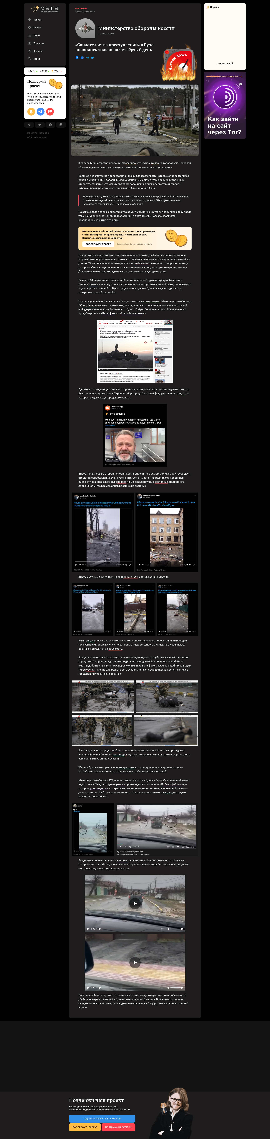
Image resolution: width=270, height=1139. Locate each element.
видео (155, 163)
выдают (122, 860)
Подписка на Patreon (118, 1127)
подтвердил (119, 754)
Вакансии (44, 133)
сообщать (134, 657)
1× (162, 929)
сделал (90, 669)
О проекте (32, 133)
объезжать (115, 648)
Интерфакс (109, 313)
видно (168, 792)
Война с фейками (172, 784)
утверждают (126, 767)
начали (123, 657)
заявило (130, 163)
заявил (93, 284)
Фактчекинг (81, 9)
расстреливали (121, 771)
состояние (161, 481)
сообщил (116, 750)
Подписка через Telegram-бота (102, 1118)
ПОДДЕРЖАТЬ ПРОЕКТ (98, 244)
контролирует (152, 301)
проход (121, 481)
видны (91, 640)
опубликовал (142, 263)
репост (120, 784)
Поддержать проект (84, 1127)
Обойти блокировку (37, 137)
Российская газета (132, 313)
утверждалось (99, 788)
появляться (130, 576)
